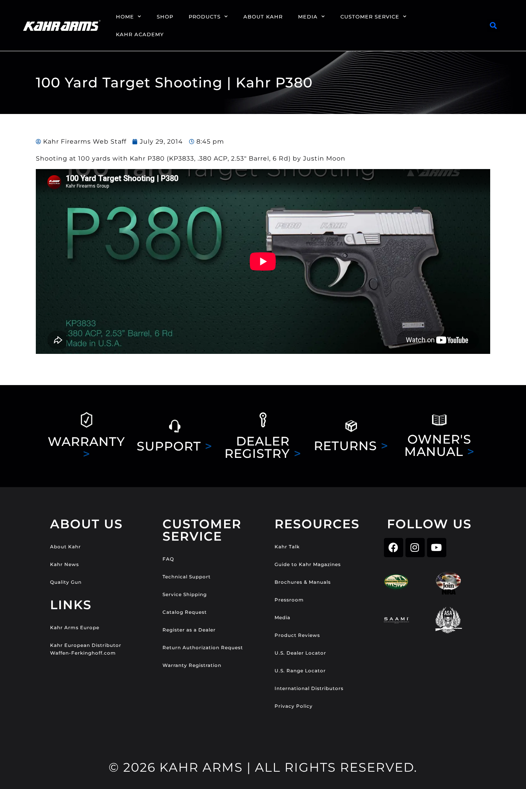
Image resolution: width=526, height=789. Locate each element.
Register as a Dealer (189, 630)
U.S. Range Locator (300, 670)
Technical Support (186, 577)
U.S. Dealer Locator (300, 653)
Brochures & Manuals (303, 582)
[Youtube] (436, 547)
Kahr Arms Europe (74, 627)
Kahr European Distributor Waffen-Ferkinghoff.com (85, 649)
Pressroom (289, 600)
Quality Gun (66, 582)
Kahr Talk (287, 546)
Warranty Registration (191, 665)
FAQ (168, 559)
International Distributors (309, 688)
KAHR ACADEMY (140, 34)
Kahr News (64, 564)
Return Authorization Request (202, 647)
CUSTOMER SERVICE (369, 16)
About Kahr (65, 546)
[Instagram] (415, 547)
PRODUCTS (205, 16)
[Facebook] (393, 547)
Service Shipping (184, 594)
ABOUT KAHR (263, 16)
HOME (125, 16)
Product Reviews (297, 635)
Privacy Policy (294, 706)
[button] (493, 25)
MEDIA (308, 16)
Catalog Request (184, 612)
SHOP (165, 16)
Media (282, 617)
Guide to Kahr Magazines (308, 564)
